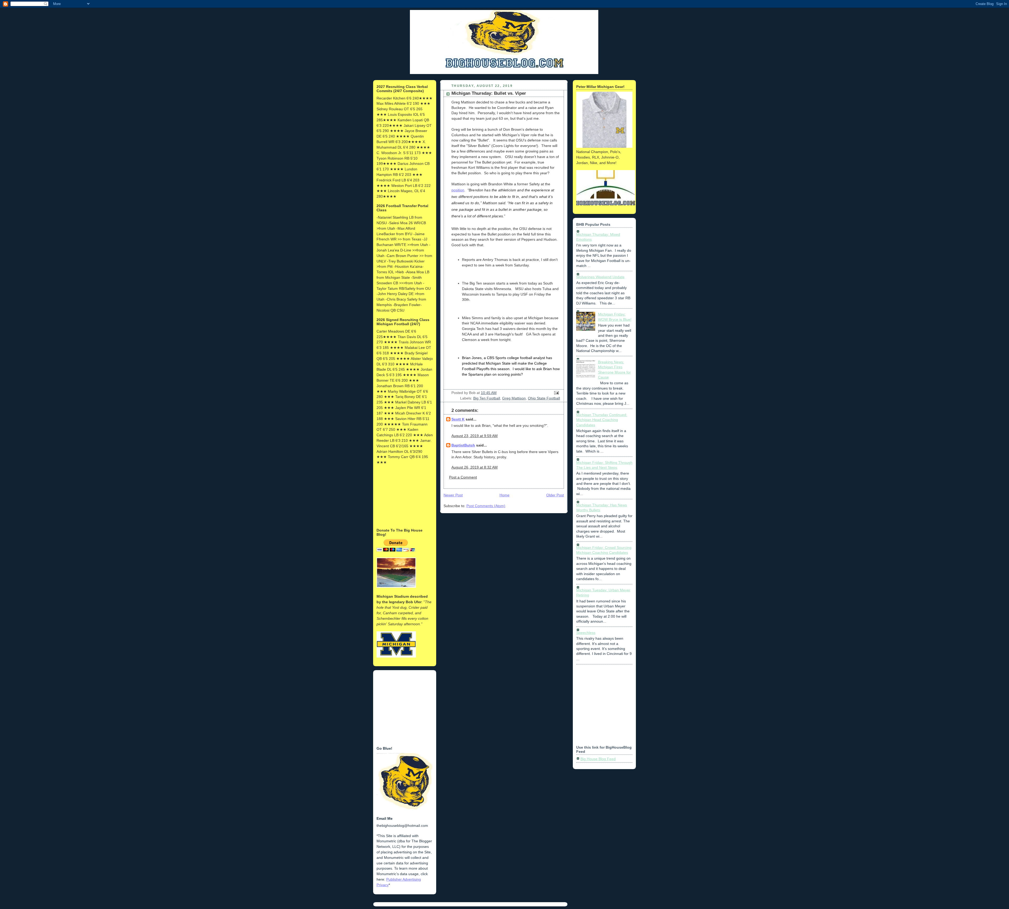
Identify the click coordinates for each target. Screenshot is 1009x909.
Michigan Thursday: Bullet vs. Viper (488, 93)
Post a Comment (463, 477)
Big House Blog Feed (598, 759)
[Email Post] (555, 393)
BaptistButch (463, 445)
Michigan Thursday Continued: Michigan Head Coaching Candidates (601, 420)
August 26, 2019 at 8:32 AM (474, 467)
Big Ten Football (486, 398)
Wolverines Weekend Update (600, 277)
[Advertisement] (403, 496)
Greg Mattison (514, 398)
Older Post (555, 495)
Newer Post (453, 495)
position (457, 190)
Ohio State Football (544, 398)
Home (504, 495)
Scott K (458, 419)
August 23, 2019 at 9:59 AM (474, 436)
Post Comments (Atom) (485, 506)
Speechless (585, 632)
